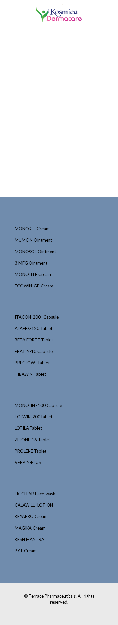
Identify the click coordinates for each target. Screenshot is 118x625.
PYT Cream (26, 550)
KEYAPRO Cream (31, 516)
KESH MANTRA (29, 539)
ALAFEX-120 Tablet (33, 328)
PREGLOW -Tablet (32, 362)
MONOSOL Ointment (35, 251)
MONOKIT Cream (32, 228)
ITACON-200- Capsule (37, 317)
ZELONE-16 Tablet (32, 439)
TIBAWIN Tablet (30, 374)
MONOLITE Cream (33, 274)
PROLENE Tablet (30, 451)
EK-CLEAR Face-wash (35, 493)
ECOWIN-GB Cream (34, 285)
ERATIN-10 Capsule (34, 351)
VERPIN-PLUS (28, 462)
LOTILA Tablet (28, 428)
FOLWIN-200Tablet (33, 416)
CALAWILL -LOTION (34, 505)
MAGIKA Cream (30, 527)
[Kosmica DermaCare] (59, 13)
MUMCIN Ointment (33, 240)
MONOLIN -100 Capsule (38, 405)
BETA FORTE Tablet (34, 339)
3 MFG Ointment (31, 263)
